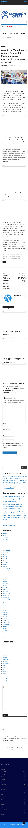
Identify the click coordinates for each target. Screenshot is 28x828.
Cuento (4, 651)
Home (2, 42)
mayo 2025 (5, 558)
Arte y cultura (14, 30)
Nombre (5, 423)
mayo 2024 (5, 583)
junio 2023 (5, 606)
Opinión (23, 33)
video (4, 724)
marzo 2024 (5, 587)
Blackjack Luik (6, 511)
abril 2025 (5, 560)
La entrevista (6, 663)
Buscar (4, 465)
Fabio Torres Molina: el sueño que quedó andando (14, 480)
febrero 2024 (6, 589)
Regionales (5, 675)
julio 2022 (5, 628)
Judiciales (4, 30)
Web (3, 435)
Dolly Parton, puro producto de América (12, 478)
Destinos (5, 655)
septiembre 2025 (6, 550)
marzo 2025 (5, 562)
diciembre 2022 (6, 618)
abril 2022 (5, 635)
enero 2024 (5, 591)
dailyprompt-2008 (14, 721)
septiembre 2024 (6, 575)
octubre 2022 (6, 622)
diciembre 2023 (6, 593)
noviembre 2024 (6, 571)
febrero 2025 (6, 564)
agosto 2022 (5, 626)
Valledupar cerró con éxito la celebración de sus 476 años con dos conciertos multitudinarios (14, 499)
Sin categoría (6, 678)
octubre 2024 (6, 573)
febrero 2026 (6, 539)
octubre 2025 (6, 548)
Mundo (16, 33)
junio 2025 (5, 556)
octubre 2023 (6, 597)
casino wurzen (6, 522)
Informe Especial (6, 37)
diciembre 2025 (6, 544)
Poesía (4, 671)
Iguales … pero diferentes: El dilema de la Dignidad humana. (14, 517)
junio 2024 (5, 581)
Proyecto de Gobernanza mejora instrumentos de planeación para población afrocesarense (13, 506)
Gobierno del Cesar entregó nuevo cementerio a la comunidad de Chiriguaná (12, 333)
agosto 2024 (5, 577)
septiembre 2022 (6, 624)
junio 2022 (5, 630)
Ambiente (5, 644)
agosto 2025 (5, 552)
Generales (10, 26)
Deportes (4, 33)
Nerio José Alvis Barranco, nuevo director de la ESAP (13, 3)
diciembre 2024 (6, 568)
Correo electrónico (7, 429)
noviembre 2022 (6, 620)
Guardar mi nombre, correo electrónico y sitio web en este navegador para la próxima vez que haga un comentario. (13, 445)
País (10, 33)
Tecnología (5, 680)
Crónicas (5, 649)
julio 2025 (5, 554)
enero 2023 (5, 616)
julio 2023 (5, 604)
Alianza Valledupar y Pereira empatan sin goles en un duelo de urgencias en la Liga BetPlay (14, 483)
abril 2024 (5, 585)
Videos (4, 682)
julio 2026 (5, 535)
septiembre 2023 (6, 599)
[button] (24, 1)
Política (18, 26)
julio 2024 (5, 579)
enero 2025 (5, 566)
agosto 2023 (5, 602)
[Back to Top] (24, 823)
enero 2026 (5, 542)
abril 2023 (5, 610)
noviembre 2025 (6, 546)
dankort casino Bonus (8, 504)
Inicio (3, 26)
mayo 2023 (5, 608)
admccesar (4, 65)
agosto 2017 (5, 637)
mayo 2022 (5, 633)
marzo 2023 (5, 612)
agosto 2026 (5, 533)
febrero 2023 (6, 614)
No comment (5, 67)
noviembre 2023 (6, 595)
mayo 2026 (5, 537)
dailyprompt (6, 721)
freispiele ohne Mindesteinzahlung (12, 515)
